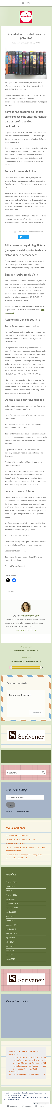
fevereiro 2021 (11, 895)
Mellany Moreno (30, 615)
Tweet (25, 237)
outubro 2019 (11, 929)
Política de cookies (13, 1099)
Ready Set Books (17, 1001)
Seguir (10, 805)
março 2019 (10, 959)
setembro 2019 (11, 933)
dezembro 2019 (12, 925)
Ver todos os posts (26, 630)
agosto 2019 (10, 938)
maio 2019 (10, 951)
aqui (42, 309)
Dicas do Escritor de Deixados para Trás (20, 839)
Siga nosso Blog (16, 790)
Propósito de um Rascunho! (26, 648)
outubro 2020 (11, 912)
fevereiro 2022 (11, 882)
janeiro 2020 (10, 921)
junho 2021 (10, 891)
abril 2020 (9, 916)
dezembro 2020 (12, 903)
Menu (27, 3)
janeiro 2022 (10, 886)
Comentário (36, 713)
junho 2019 (10, 946)
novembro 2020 (12, 908)
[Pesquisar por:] (26, 772)
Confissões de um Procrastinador (26, 659)
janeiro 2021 (10, 899)
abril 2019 (9, 955)
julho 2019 (10, 942)
